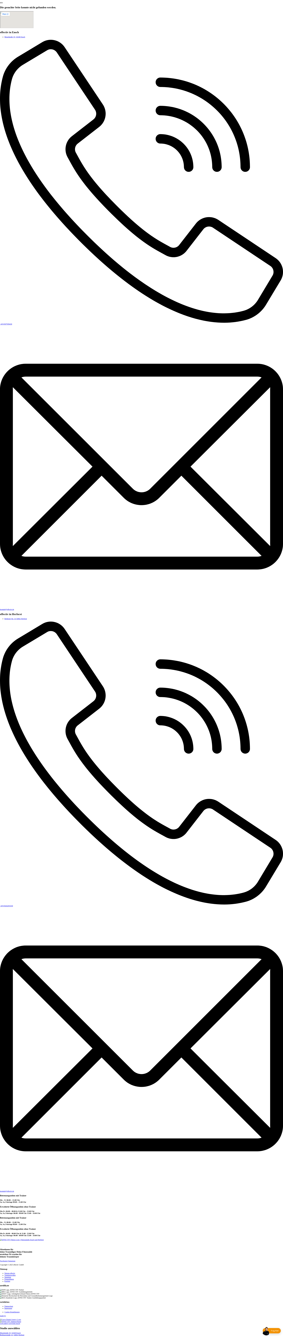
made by (3, 1316)
